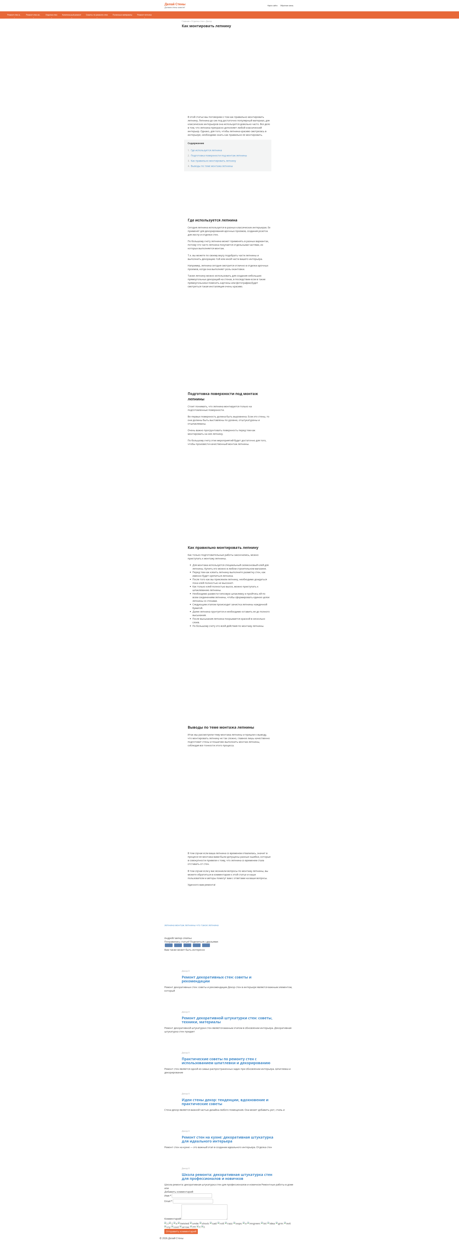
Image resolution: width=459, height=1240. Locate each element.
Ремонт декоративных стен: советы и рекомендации (216, 979)
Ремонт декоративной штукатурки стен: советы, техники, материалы (227, 1019)
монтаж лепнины (185, 925)
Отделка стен (51, 15)
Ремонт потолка (144, 15)
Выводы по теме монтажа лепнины (212, 166)
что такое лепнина (207, 925)
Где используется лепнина (206, 150)
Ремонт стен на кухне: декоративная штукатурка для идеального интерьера (227, 1139)
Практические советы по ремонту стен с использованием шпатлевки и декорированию (226, 1060)
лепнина (169, 925)
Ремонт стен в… (14, 15)
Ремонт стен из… (33, 15)
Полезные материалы (122, 15)
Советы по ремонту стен (97, 15)
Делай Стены (175, 4)
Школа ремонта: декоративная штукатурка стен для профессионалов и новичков (227, 1176)
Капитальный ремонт (71, 15)
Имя (167, 1195)
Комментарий (172, 1218)
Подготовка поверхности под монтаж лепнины (219, 155)
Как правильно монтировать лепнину (213, 160)
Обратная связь (286, 6)
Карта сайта (272, 6)
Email (168, 1201)
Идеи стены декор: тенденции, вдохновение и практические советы (225, 1101)
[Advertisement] (229, 906)
